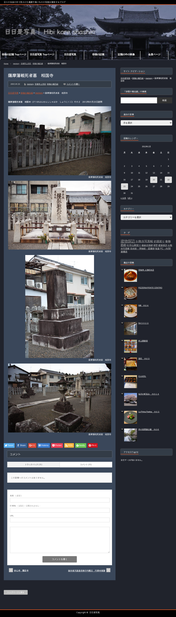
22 (168, 180)
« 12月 (123, 198)
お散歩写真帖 (144, 241)
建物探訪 (128, 241)
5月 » (130, 198)
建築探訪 (162, 245)
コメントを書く (73, 84)
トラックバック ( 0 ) (33, 464)
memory (16, 63)
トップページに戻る (15, 592)
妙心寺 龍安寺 (21, 570)
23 (124, 186)
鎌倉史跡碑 (147, 245)
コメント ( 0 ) (86, 464)
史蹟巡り (159, 241)
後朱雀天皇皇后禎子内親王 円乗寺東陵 (86, 570)
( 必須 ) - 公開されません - (25, 506)
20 (154, 180)
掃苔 (155, 245)
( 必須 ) (16, 496)
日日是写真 (94, 612)
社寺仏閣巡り (134, 245)
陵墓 (157, 248)
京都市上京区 (26, 63)
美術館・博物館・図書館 (142, 248)
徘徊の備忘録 (38, 63)
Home (6, 63)
